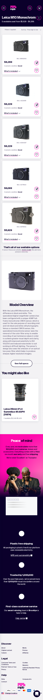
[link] (14, 8)
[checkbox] (36, 70)
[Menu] (3, 8)
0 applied (10, 29)
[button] (36, 63)
